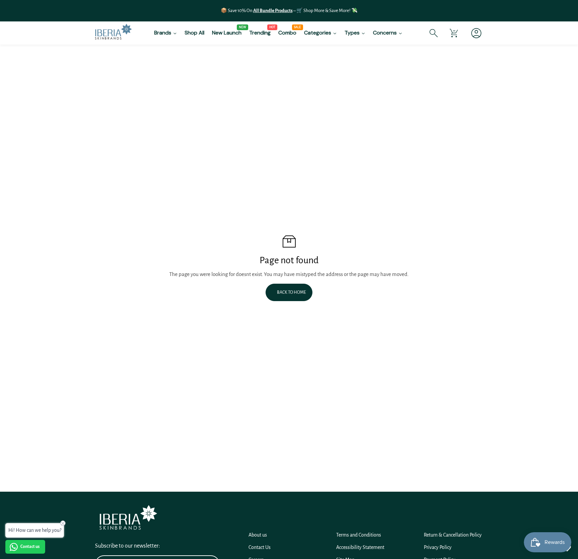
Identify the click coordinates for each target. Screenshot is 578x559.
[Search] (433, 33)
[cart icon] (454, 33)
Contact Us (260, 547)
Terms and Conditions (358, 535)
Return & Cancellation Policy (453, 535)
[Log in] (474, 33)
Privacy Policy (438, 547)
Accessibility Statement (360, 547)
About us (258, 535)
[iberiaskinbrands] (113, 33)
